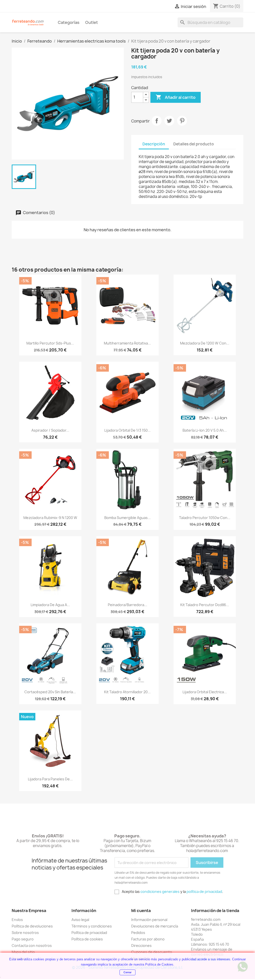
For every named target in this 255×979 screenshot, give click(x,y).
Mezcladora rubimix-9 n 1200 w (50, 517)
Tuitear (169, 121)
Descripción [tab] (153, 144)
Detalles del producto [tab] (193, 144)
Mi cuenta (141, 910)
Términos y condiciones (91, 926)
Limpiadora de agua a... (50, 604)
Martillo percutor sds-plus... (50, 343)
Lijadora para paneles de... (50, 779)
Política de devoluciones (32, 926)
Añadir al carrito (175, 97)
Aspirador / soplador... (50, 430)
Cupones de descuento (151, 952)
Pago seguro (23, 939)
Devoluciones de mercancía (154, 926)
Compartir (157, 121)
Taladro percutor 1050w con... (204, 517)
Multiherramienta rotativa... (127, 343)
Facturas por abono (148, 939)
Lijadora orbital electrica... (205, 692)
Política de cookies (87, 939)
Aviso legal (80, 919)
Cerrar (127, 972)
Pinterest (182, 121)
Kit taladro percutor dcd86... (204, 604)
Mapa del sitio (23, 952)
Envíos (17, 919)
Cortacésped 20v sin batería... (50, 692)
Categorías (68, 22)
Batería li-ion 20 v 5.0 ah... (205, 430)
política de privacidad (204, 891)
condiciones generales (160, 891)
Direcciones (141, 945)
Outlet (91, 22)
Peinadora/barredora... (127, 604)
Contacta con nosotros (32, 945)
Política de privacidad (89, 932)
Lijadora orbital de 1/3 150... (127, 430)
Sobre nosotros (25, 932)
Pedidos (138, 932)
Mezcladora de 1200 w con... (204, 343)
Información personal (149, 919)
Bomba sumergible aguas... (127, 517)
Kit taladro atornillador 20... (127, 692)
